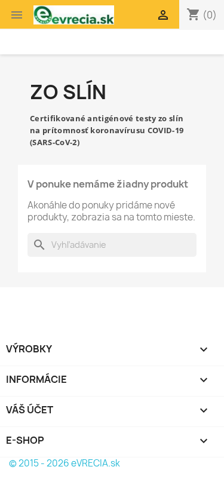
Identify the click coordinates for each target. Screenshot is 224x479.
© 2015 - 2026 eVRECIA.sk (64, 463)
